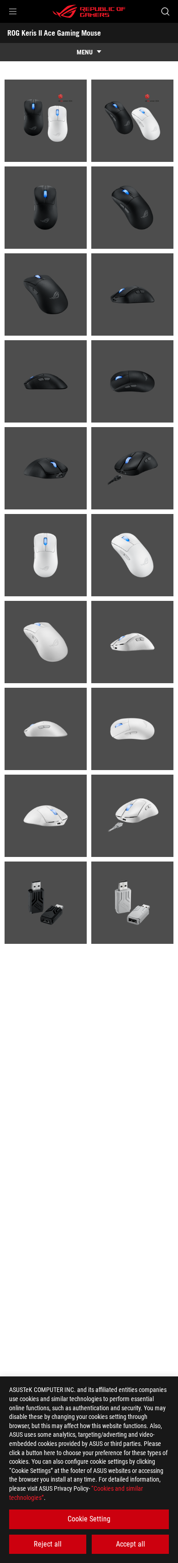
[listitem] (46, 121)
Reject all (48, 1544)
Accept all (130, 1544)
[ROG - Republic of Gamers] (89, 11)
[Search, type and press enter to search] (165, 11)
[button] (12, 11)
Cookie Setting (89, 1519)
